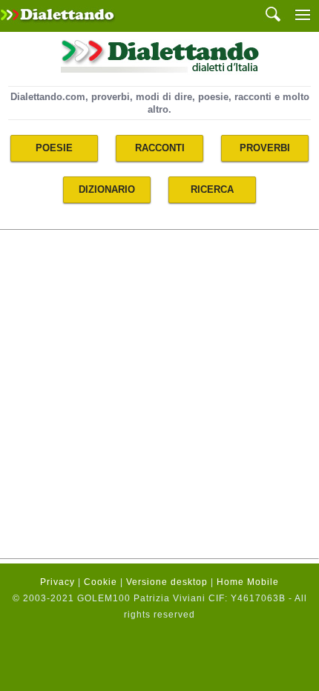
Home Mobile (248, 582)
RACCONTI (160, 147)
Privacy (57, 582)
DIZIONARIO (107, 189)
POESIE (54, 147)
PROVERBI (265, 147)
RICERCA (212, 189)
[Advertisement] (159, 393)
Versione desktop (167, 582)
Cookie (100, 582)
